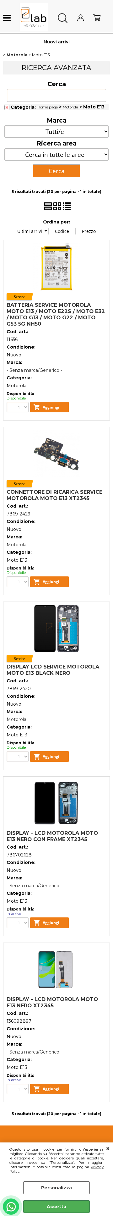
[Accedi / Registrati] (83, 18)
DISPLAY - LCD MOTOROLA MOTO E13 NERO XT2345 (52, 1002)
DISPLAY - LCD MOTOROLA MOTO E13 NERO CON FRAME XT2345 (52, 836)
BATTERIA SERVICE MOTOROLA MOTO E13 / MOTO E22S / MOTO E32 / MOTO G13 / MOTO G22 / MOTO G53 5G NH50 (56, 314)
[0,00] (100, 18)
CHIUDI (108, 1149)
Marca (57, 120)
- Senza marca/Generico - (34, 370)
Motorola (70, 107)
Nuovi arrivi (57, 42)
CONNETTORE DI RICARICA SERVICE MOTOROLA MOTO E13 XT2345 (54, 495)
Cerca (56, 84)
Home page (47, 107)
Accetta (56, 1206)
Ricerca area (56, 143)
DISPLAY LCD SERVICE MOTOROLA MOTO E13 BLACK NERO (53, 669)
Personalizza (56, 1188)
